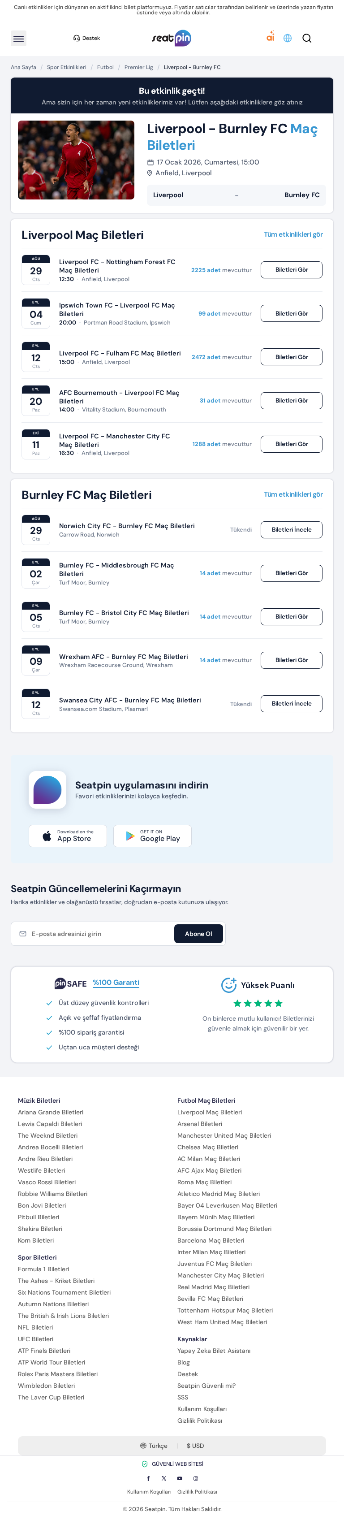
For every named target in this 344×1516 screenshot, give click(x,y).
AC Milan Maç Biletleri (208, 1159)
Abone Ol (198, 934)
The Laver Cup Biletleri (51, 1397)
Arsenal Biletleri (199, 1124)
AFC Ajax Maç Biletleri (209, 1170)
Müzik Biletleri (39, 1100)
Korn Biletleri (36, 1240)
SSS (182, 1397)
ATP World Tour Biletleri (51, 1362)
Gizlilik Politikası (199, 1420)
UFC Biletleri (35, 1339)
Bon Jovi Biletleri (42, 1205)
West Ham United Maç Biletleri (222, 1322)
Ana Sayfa (23, 67)
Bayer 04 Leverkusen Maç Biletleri (227, 1205)
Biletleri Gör (291, 269)
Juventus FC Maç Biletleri (214, 1264)
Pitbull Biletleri (38, 1217)
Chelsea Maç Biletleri (207, 1147)
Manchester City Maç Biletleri (220, 1275)
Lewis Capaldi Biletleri (50, 1124)
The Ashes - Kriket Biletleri (56, 1281)
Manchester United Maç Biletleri (224, 1135)
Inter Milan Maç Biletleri (211, 1252)
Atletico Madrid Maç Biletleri (218, 1194)
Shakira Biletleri (40, 1229)
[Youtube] (179, 1478)
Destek (187, 1374)
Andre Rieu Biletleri (45, 1159)
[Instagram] (195, 1478)
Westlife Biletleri (41, 1170)
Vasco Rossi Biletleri (47, 1182)
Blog (183, 1362)
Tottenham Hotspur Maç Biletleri (225, 1310)
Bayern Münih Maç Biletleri (215, 1217)
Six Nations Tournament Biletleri (64, 1292)
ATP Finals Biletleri (44, 1351)
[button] (288, 38)
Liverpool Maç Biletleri (209, 1112)
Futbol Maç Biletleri (206, 1100)
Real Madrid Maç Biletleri (213, 1287)
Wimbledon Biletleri (46, 1386)
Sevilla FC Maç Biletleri (210, 1299)
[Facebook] (148, 1478)
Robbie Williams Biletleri (52, 1194)
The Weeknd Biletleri (47, 1135)
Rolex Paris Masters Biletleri (58, 1374)
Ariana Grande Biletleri (50, 1112)
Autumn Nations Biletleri (53, 1304)
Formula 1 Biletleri (43, 1269)
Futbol (105, 67)
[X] (164, 1478)
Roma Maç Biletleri (204, 1182)
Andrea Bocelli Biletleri (50, 1147)
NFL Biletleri (35, 1327)
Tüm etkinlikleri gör (293, 234)
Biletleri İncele (292, 529)
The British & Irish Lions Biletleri (63, 1316)
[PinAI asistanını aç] (271, 38)
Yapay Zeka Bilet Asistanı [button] (213, 1351)
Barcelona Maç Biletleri (210, 1240)
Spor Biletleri (37, 1257)
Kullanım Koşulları (202, 1409)
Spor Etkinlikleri (66, 67)
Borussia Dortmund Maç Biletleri (224, 1229)
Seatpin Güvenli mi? (206, 1386)
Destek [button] (91, 38)
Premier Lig (139, 67)
